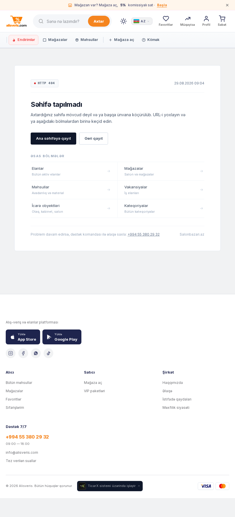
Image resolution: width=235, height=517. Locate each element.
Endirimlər (26, 40)
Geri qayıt (94, 138)
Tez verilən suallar (21, 461)
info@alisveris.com (22, 452)
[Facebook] (23, 353)
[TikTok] (48, 353)
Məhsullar (89, 40)
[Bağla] (227, 5)
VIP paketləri (94, 391)
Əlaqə (167, 391)
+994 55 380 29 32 (144, 234)
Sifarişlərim (15, 407)
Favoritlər (13, 399)
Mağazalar (57, 40)
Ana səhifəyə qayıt (53, 138)
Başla (162, 5)
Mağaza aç (124, 40)
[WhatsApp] (36, 353)
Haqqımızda (172, 382)
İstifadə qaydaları (176, 399)
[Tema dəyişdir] (123, 21)
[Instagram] (10, 353)
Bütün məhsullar (19, 382)
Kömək (153, 40)
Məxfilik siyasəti (175, 407)
